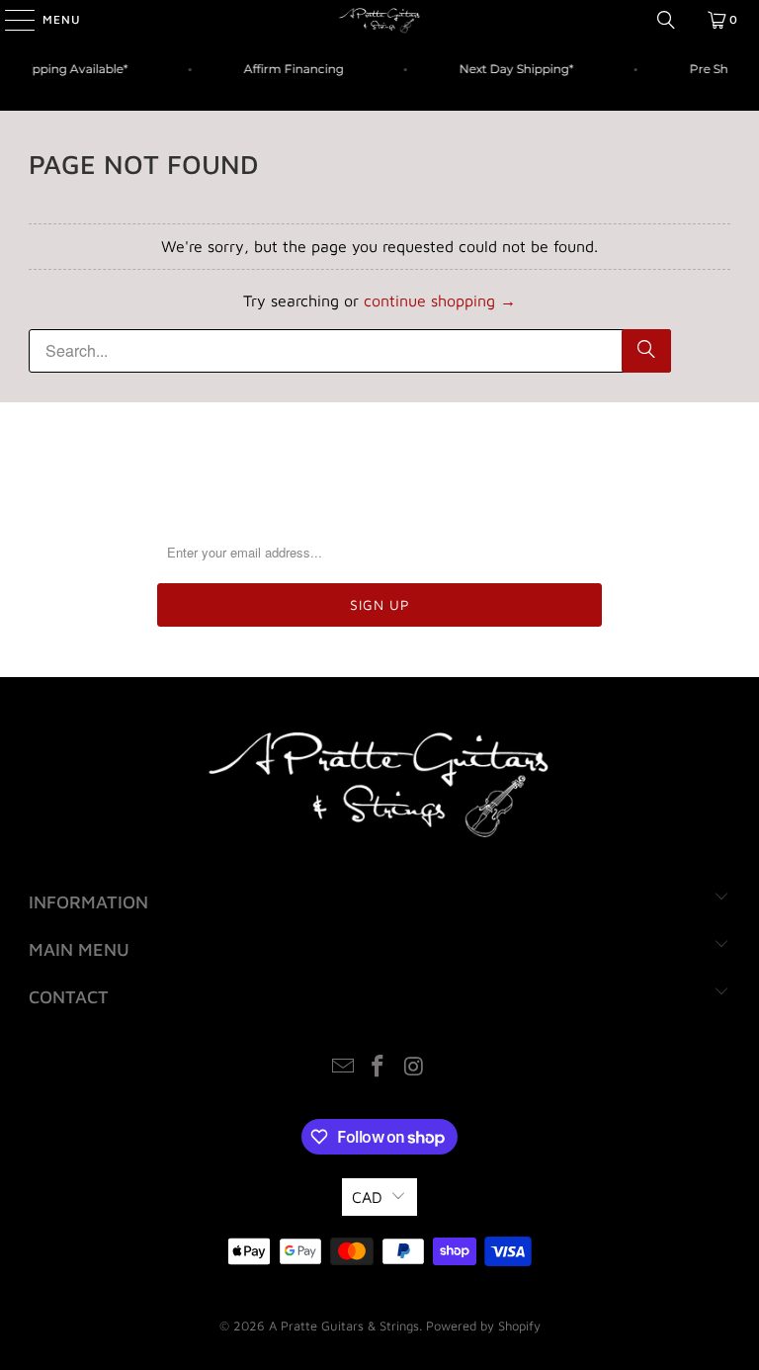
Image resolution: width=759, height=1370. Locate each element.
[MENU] (10, 20)
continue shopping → (440, 300)
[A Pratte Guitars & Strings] (379, 20)
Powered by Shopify (483, 1325)
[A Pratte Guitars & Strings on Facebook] (378, 1068)
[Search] (666, 20)
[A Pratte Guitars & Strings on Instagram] (414, 1068)
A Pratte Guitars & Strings (344, 1325)
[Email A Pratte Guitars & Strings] (343, 1068)
